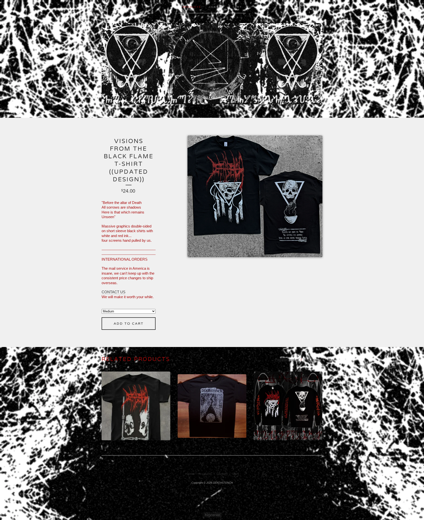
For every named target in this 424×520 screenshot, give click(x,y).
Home (189, 474)
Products (192, 7)
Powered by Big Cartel (212, 515)
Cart (237, 7)
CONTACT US (113, 292)
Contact (217, 7)
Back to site (212, 498)
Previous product (287, 359)
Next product (313, 359)
